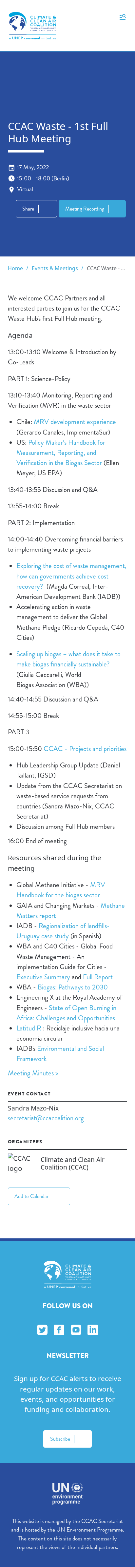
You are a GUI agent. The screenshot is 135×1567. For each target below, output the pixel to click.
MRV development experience (75, 422)
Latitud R (28, 1028)
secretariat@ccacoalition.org (46, 1118)
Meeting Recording (84, 209)
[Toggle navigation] (122, 16)
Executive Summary (43, 977)
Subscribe (60, 1439)
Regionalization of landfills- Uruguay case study (63, 931)
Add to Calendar (31, 1196)
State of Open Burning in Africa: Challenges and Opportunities (66, 1013)
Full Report (98, 977)
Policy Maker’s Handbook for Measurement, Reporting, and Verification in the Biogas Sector (60, 453)
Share (28, 209)
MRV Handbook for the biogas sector (60, 890)
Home (15, 268)
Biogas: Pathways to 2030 (73, 987)
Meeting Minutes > (34, 1073)
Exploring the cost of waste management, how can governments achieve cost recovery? (71, 576)
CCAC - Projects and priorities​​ (85, 749)
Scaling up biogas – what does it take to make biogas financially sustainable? (68, 659)
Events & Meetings (55, 268)
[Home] (32, 25)
